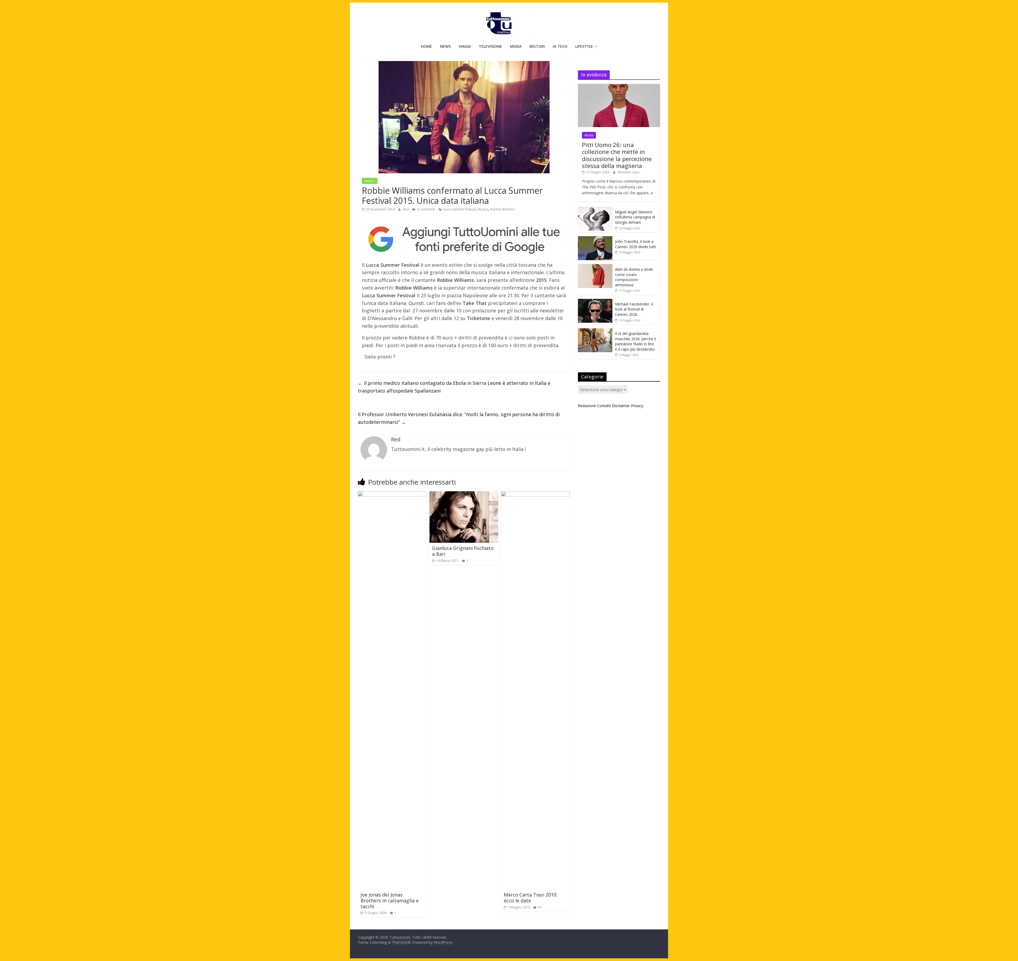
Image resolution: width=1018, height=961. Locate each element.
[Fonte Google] (464, 239)
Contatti (604, 405)
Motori (537, 46)
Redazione (587, 405)
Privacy (637, 405)
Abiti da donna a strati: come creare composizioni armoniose (634, 277)
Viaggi (465, 46)
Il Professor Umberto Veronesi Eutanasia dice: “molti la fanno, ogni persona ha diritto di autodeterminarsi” (459, 418)
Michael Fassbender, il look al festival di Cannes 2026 (634, 309)
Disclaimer (621, 405)
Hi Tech (560, 46)
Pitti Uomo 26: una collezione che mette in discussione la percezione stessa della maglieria (617, 155)
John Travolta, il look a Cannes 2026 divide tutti (635, 244)
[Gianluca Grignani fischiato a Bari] (463, 494)
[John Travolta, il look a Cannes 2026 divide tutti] (595, 239)
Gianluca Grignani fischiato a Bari (463, 551)
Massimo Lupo (629, 172)
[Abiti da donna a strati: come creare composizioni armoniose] (595, 266)
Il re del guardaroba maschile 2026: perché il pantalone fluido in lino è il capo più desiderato (635, 341)
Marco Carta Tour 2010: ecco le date (530, 897)
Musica (370, 181)
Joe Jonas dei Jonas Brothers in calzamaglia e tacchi (390, 900)
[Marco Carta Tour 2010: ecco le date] (535, 494)
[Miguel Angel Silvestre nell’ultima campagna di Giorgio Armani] (595, 209)
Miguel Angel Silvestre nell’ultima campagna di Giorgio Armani (635, 217)
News (445, 46)
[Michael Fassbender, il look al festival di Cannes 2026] (595, 301)
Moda (515, 46)
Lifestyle (584, 46)
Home (426, 46)
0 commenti (425, 209)
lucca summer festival (459, 209)
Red (406, 209)
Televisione (490, 46)
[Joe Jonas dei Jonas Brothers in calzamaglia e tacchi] (392, 494)
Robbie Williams (502, 209)
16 (539, 907)
